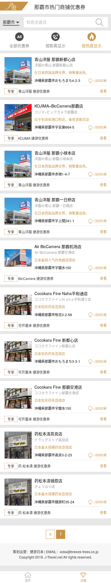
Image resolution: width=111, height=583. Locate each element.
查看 (103, 90)
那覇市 (9, 22)
